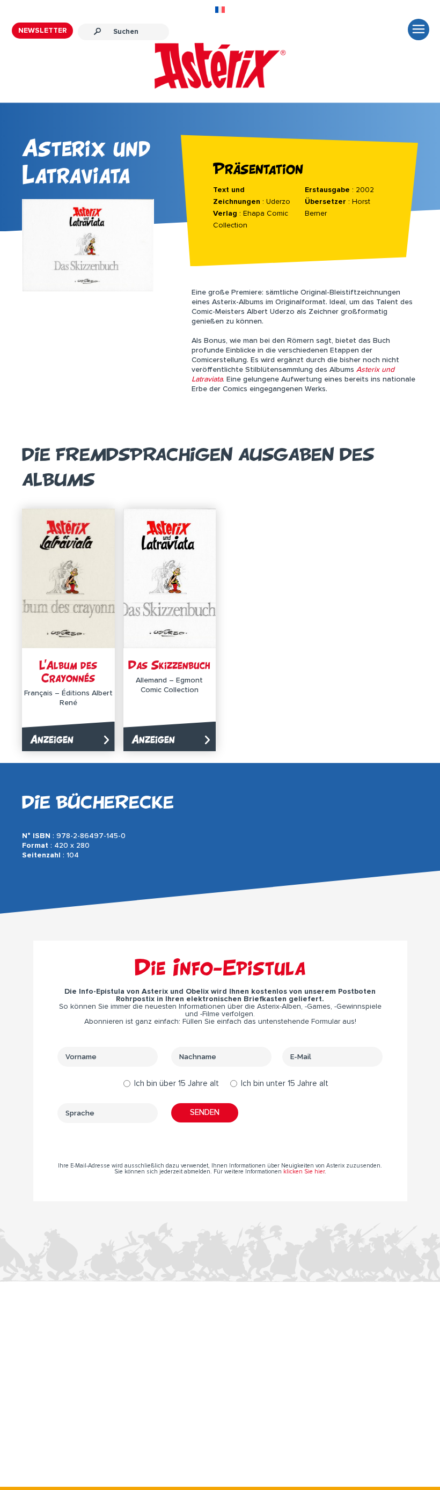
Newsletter (42, 30)
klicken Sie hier (304, 1172)
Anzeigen (52, 739)
